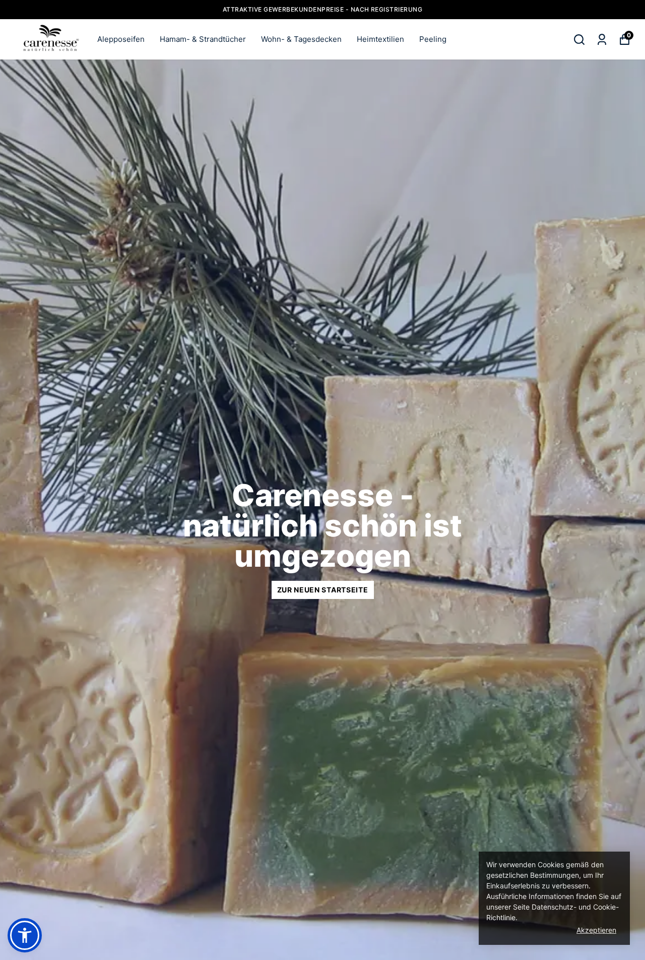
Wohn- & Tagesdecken (301, 39)
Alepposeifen (121, 39)
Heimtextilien (380, 39)
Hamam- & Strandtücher (203, 39)
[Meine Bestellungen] (602, 39)
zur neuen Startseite (322, 589)
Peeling (432, 39)
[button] (24, 935)
